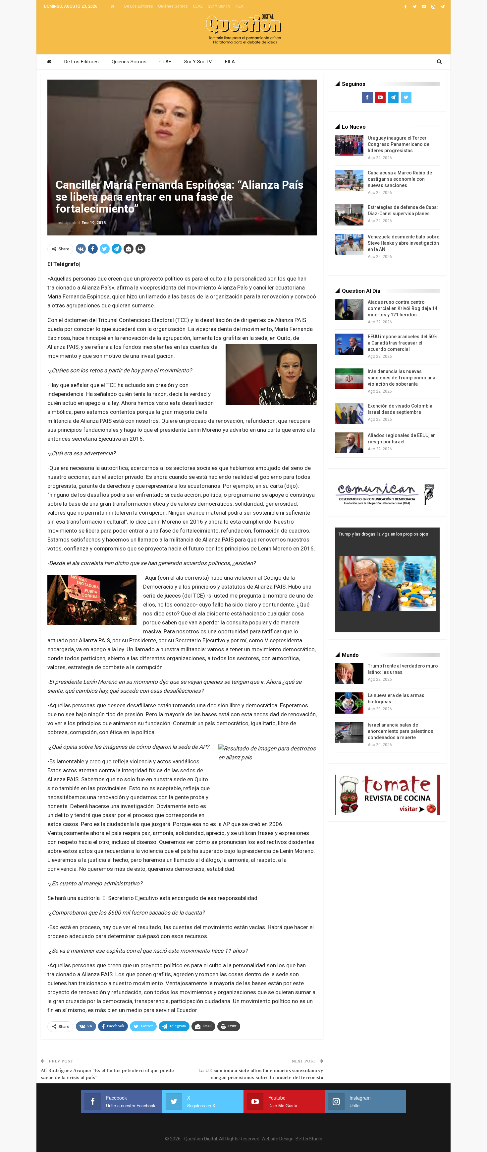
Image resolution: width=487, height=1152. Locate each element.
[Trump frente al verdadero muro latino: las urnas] (349, 673)
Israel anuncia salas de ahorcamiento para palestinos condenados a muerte (400, 731)
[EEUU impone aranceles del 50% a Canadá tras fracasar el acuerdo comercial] (349, 344)
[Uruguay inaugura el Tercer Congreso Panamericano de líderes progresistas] (349, 145)
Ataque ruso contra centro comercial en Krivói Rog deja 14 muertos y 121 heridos (402, 308)
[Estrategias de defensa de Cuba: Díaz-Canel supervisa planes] (349, 214)
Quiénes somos (173, 6)
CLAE (198, 6)
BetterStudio (309, 1138)
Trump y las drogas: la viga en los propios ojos (383, 534)
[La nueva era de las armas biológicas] (349, 703)
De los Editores (138, 6)
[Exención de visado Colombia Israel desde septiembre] (349, 413)
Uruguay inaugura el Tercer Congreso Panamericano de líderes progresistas (398, 144)
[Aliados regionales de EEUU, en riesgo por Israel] (349, 443)
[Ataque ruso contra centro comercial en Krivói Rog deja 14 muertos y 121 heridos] (349, 309)
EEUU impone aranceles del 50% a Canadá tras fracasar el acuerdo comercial (402, 343)
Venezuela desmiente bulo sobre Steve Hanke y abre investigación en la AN (403, 243)
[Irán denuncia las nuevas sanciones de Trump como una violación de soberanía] (349, 379)
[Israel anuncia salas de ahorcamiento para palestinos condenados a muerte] (349, 732)
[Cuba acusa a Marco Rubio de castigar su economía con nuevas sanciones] (349, 180)
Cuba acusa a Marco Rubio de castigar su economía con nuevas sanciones (400, 179)
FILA (240, 6)
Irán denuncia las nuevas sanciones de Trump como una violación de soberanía (401, 378)
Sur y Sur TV (219, 6)
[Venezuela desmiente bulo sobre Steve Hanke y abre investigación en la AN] (349, 244)
